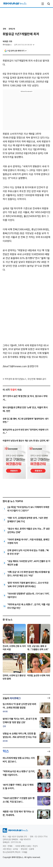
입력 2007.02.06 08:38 (23, 45)
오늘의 (12, 698)
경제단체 (11, 29)
